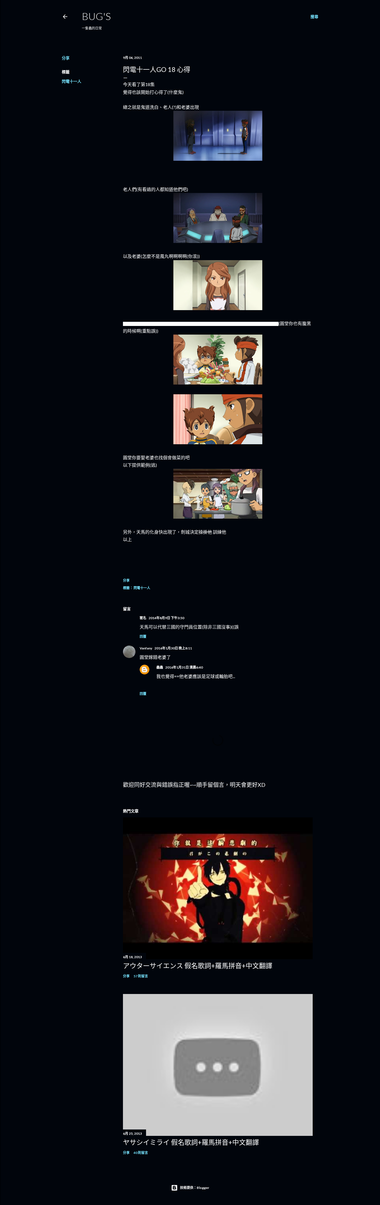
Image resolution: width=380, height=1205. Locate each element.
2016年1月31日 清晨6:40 (184, 667)
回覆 (143, 636)
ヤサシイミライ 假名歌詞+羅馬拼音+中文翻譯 (191, 1142)
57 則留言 (141, 976)
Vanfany (146, 648)
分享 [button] (66, 58)
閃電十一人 (71, 81)
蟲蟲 (159, 667)
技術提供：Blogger (194, 1188)
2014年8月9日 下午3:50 (166, 618)
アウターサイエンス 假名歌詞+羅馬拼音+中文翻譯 (197, 966)
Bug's (96, 16)
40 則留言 (141, 1153)
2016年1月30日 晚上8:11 (173, 648)
